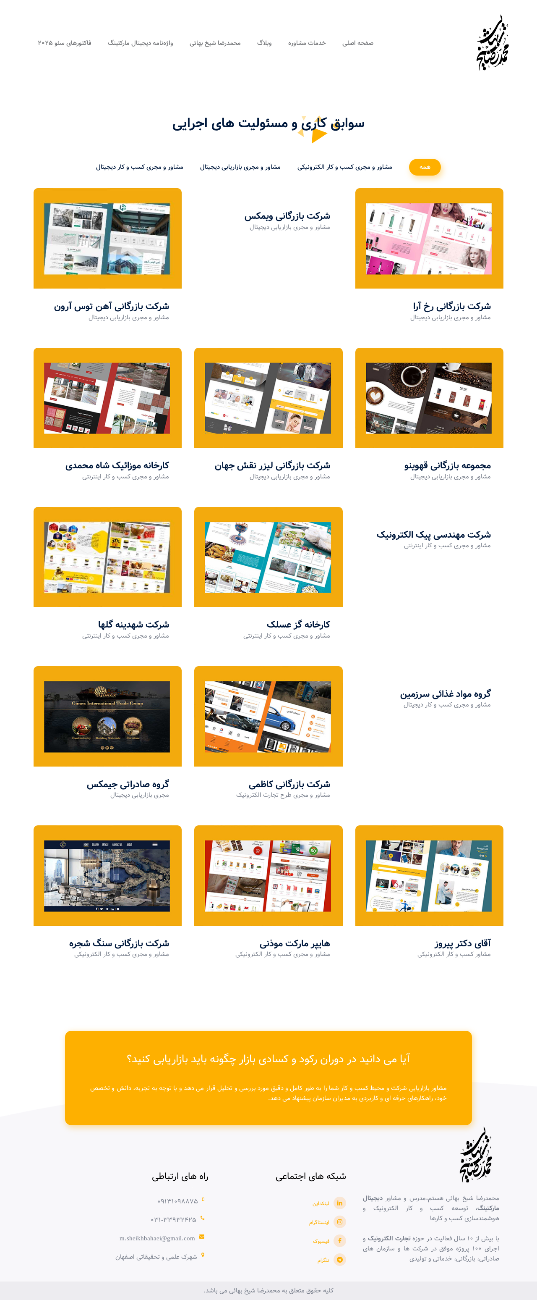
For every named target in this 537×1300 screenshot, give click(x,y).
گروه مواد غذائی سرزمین (445, 694)
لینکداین (321, 1204)
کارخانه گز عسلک (298, 625)
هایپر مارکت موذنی (295, 944)
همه (425, 167)
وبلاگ (264, 43)
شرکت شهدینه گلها (133, 625)
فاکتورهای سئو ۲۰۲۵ (64, 43)
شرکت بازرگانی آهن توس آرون (111, 306)
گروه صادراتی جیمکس (128, 784)
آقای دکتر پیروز (463, 944)
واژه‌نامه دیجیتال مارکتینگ (140, 43)
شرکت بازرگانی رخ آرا (452, 306)
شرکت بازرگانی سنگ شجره (119, 944)
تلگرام (323, 1260)
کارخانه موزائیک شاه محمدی (117, 466)
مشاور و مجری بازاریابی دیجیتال (240, 167)
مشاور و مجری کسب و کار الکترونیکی (344, 167)
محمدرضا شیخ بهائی (215, 43)
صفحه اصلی (357, 43)
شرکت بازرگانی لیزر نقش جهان (272, 466)
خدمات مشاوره (307, 43)
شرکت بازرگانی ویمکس (287, 216)
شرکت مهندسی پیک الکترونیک (434, 535)
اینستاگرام (319, 1222)
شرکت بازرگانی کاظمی (289, 784)
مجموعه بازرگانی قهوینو (447, 466)
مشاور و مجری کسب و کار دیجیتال (139, 167)
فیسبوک (321, 1241)
